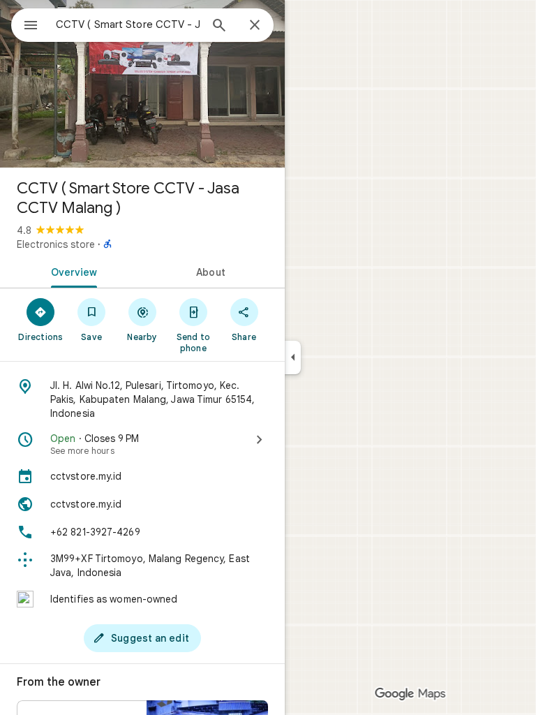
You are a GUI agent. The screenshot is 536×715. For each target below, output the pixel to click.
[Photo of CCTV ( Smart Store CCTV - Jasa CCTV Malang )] (142, 84)
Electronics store (56, 244)
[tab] (71, 271)
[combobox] (128, 24)
